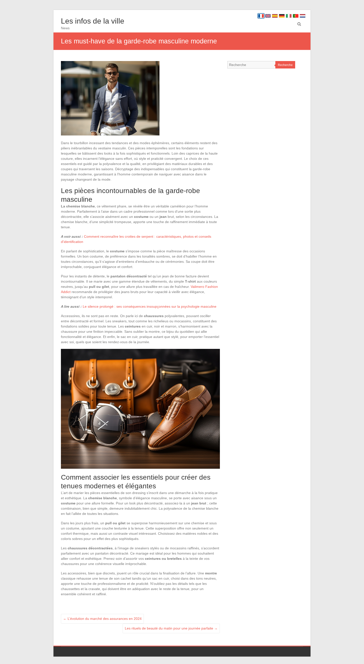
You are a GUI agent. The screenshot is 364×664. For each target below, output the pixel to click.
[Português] (296, 16)
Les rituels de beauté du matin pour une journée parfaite (171, 628)
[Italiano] (289, 16)
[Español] (275, 16)
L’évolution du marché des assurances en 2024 (102, 619)
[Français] (261, 16)
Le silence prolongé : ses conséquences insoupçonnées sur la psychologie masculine (149, 306)
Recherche (285, 65)
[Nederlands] (303, 16)
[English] (268, 16)
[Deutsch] (282, 16)
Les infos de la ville (92, 21)
